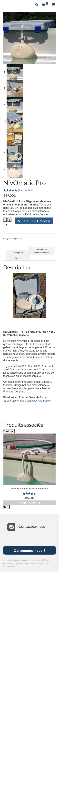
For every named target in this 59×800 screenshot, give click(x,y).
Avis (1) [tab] (18, 258)
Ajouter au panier (34, 221)
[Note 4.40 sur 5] (29, 493)
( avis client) (25, 190)
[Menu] (53, 5)
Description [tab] (18, 252)
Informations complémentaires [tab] (41, 251)
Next (5, 507)
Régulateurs (17, 238)
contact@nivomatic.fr (39, 400)
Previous (8, 431)
